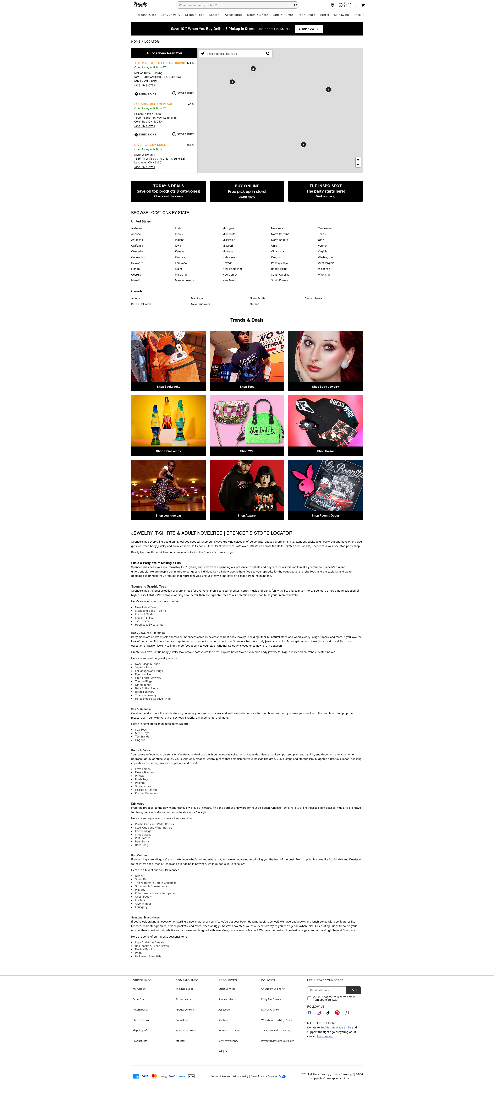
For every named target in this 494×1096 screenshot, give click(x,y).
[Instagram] (318, 1013)
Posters (140, 782)
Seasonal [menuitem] (360, 15)
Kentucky (181, 257)
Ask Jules (223, 1051)
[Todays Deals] (168, 191)
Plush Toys (142, 779)
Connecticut (138, 257)
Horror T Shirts (144, 614)
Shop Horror (325, 451)
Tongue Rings (143, 681)
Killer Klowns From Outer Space (155, 893)
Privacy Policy (240, 1076)
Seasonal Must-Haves (145, 917)
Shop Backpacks (168, 386)
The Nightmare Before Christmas (155, 882)
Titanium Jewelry (145, 695)
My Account (139, 988)
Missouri (227, 245)
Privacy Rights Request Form (277, 1041)
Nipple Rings (143, 684)
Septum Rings (144, 667)
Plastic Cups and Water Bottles (154, 824)
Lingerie (140, 740)
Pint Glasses (142, 838)
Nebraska (228, 257)
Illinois (179, 234)
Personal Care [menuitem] (145, 15)
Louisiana (181, 263)
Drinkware (137, 803)
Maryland (181, 274)
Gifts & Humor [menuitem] (283, 15)
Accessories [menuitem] (234, 15)
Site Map (223, 1020)
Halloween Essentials (148, 956)
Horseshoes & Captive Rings (153, 698)
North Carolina (280, 234)
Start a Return (141, 1020)
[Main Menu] (129, 5)
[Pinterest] (337, 1013)
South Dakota (279, 280)
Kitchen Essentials (146, 793)
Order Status (140, 999)
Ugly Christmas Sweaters (151, 942)
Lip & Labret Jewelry (148, 677)
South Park (142, 879)
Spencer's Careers (186, 1030)
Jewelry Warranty (228, 1041)
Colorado (137, 251)
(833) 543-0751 (144, 85)
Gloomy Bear (143, 903)
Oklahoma (277, 251)
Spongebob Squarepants (151, 886)
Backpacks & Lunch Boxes (152, 945)
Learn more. (325, 1036)
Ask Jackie (224, 1009)
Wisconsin (324, 268)
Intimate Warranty (229, 1030)
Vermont (323, 245)
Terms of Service (220, 1076)
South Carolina (280, 274)
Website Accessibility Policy (276, 1020)
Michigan (228, 228)
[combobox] (237, 5)
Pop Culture (139, 855)
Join (353, 990)
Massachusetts (184, 280)
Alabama (136, 228)
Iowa (178, 245)
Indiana (179, 239)
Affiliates (180, 1041)
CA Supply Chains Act (273, 988)
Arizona (136, 234)
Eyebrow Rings (144, 674)
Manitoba (197, 298)
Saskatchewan (314, 298)
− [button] (358, 164)
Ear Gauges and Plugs (149, 670)
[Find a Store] (332, 5)
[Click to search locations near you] (203, 54)
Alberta (135, 298)
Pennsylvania (279, 263)
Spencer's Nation (228, 999)
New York (277, 228)
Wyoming (324, 274)
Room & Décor (140, 750)
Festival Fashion (145, 949)
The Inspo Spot (184, 988)
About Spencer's (185, 1009)
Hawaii (135, 280)
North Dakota (279, 239)
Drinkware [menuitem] (341, 15)
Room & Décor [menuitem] (257, 15)
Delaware (137, 263)
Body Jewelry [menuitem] (170, 15)
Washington (325, 257)
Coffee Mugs (143, 831)
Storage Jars (143, 786)
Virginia (322, 251)
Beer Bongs (142, 841)
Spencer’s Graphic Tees (148, 586)
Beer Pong (141, 845)
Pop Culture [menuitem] (306, 15)
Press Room (182, 1020)
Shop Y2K (247, 451)
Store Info (185, 93)
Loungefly (141, 907)
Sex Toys (141, 729)
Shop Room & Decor (325, 515)
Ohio (274, 245)
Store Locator (183, 999)
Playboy (140, 889)
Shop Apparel (247, 515)
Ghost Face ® (143, 896)
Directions (147, 93)
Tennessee (325, 228)
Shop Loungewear (168, 515)
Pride (138, 952)
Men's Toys (142, 733)
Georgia (136, 274)
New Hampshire (232, 268)
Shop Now (307, 28)
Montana (227, 251)
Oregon (276, 257)
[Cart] (363, 5)
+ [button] (358, 159)
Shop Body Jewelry (325, 386)
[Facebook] (309, 1013)
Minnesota (228, 234)
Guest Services (226, 988)
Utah (321, 239)
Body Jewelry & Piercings (148, 633)
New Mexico (230, 280)
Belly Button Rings (146, 688)
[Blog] (346, 1013)
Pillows (139, 775)
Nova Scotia (257, 298)
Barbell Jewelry (144, 691)
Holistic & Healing (146, 789)
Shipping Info (140, 1030)
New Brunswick (201, 304)
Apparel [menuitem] (214, 15)
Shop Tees (247, 386)
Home (135, 41)
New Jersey (230, 274)
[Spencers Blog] (325, 191)
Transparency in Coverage (276, 1030)
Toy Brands (142, 736)
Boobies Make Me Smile (336, 1027)
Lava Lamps (143, 768)
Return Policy (140, 1009)
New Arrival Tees (145, 607)
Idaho (178, 228)
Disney (139, 875)
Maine (179, 268)
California (137, 245)
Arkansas (137, 239)
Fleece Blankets (145, 772)
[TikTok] (328, 1013)
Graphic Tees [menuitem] (194, 15)
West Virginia (326, 263)
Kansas (179, 251)
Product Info (140, 1041)
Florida (135, 268)
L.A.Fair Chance (270, 1009)
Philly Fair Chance (271, 999)
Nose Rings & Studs (147, 664)
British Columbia (141, 304)
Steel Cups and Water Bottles (153, 827)
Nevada (227, 263)
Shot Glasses (143, 834)
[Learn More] (247, 191)
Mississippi (229, 239)
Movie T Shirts (144, 617)
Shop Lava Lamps (168, 451)
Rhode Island (279, 268)
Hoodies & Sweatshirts (149, 624)
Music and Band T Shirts (150, 610)
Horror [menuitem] (325, 15)
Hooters (140, 900)
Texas (322, 234)
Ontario (254, 304)
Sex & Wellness (141, 709)
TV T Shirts (142, 621)
